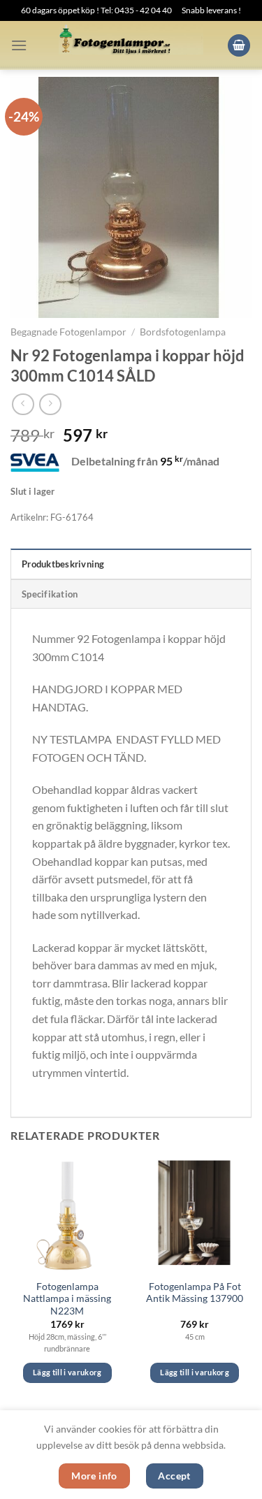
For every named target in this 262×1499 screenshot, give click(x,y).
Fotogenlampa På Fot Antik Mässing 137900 (194, 1293)
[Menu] (18, 45)
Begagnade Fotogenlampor (68, 332)
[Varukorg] (239, 45)
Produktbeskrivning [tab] (63, 564)
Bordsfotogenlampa (183, 332)
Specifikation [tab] (50, 594)
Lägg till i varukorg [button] (67, 1372)
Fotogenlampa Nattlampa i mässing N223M (67, 1299)
